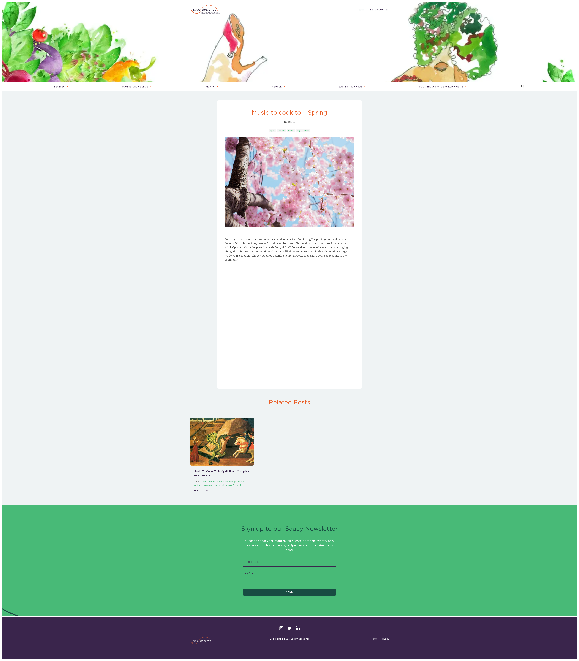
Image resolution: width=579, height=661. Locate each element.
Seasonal (208, 485)
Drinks (210, 87)
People (277, 87)
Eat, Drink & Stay (350, 87)
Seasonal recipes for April (228, 485)
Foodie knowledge (135, 87)
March (290, 131)
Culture (281, 131)
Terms (375, 638)
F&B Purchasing (379, 10)
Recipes (59, 87)
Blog (362, 10)
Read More (201, 490)
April (272, 131)
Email (249, 573)
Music (306, 131)
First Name (253, 562)
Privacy (385, 638)
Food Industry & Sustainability (441, 87)
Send (289, 592)
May (298, 131)
